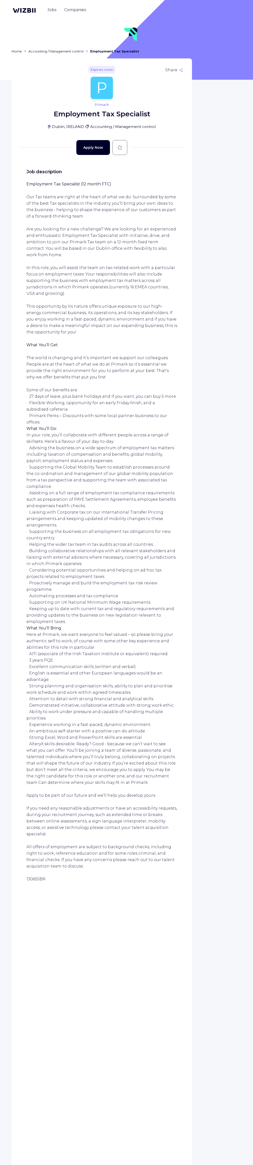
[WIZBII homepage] (24, 10)
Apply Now (93, 147)
